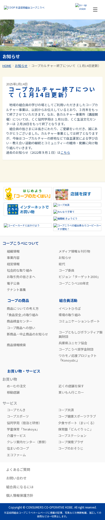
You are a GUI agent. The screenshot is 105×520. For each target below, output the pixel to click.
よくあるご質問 (18, 469)
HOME (6, 65)
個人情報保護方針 (19, 495)
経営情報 (13, 264)
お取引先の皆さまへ (21, 277)
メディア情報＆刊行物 (74, 251)
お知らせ (21, 65)
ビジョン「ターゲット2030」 (79, 277)
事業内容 (13, 257)
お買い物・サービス (23, 371)
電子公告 (13, 283)
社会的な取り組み (19, 270)
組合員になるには (19, 487)
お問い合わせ (16, 478)
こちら (65, 152)
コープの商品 (18, 300)
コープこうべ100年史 (74, 283)
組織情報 (13, 251)
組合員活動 (68, 300)
